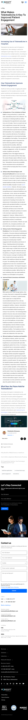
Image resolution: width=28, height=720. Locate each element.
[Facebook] (1, 683)
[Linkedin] (7, 683)
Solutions (3, 652)
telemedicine (16, 473)
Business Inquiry (5, 663)
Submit (14, 590)
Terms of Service (14, 504)
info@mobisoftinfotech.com (8, 616)
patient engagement (6, 473)
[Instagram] (13, 683)
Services (3, 649)
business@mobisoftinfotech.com (9, 611)
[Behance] (20, 683)
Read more (9, 435)
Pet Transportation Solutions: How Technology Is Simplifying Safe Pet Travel (13, 462)
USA (8, 599)
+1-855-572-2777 (6, 666)
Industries (4, 656)
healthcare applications (7, 470)
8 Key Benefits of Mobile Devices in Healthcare (12, 452)
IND (8, 601)
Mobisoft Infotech (6, 659)
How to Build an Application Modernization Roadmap (14, 457)
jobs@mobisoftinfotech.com (8, 620)
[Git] (16, 683)
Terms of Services (5, 697)
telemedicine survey (6, 56)
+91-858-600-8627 (6, 669)
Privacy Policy (7, 504)
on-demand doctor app (20, 470)
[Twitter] (4, 683)
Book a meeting (5, 605)
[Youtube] (23, 683)
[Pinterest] (10, 683)
